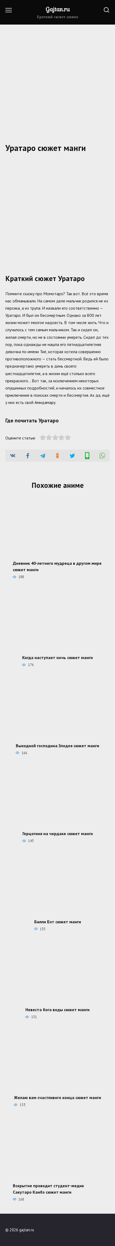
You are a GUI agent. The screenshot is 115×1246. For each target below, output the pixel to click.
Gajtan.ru (58, 9)
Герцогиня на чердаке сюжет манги (57, 833)
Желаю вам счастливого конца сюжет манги (57, 1097)
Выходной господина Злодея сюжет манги (57, 745)
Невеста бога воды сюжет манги (57, 1009)
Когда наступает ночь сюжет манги (57, 657)
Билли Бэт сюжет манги (57, 921)
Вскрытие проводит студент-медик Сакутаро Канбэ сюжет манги (48, 1188)
